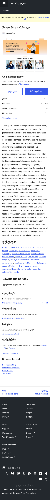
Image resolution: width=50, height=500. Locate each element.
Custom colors (31, 247)
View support (24, 84)
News (4, 408)
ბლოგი (5, 247)
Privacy (5, 417)
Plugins (29, 413)
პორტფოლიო (7, 263)
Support (5, 429)
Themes (5, 11)
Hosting (5, 413)
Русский (12, 348)
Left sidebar (24, 260)
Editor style (35, 251)
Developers (7, 433)
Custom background (17, 247)
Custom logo (13, 251)
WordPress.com (10, 444)
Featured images (37, 254)
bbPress (7, 453)
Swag (29, 437)
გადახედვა (12, 91)
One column (34, 260)
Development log (9, 365)
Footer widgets (21, 257)
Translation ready (30, 269)
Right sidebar (30, 263)
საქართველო (14, 468)
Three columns (17, 269)
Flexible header (8, 257)
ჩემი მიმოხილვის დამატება (12, 303)
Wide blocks (14, 272)
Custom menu (24, 251)
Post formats (19, 263)
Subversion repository (11, 368)
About (4, 404)
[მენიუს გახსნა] (46, 3)
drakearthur (10, 33)
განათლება (6, 254)
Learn (4, 424)
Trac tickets (7, 373)
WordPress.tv (9, 437)
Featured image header (21, 254)
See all (45, 303)
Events (29, 429)
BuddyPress (8, 457)
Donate (30, 433)
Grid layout (14, 260)
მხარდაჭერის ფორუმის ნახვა (13, 318)
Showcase (30, 404)
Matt (5, 449)
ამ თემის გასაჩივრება (10, 334)
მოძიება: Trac (7, 370)
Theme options (25, 266)
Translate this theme (10, 353)
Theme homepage (9, 118)
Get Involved (31, 424)
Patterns (29, 417)
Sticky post (13, 266)
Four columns (33, 257)
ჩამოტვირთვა (36, 91)
